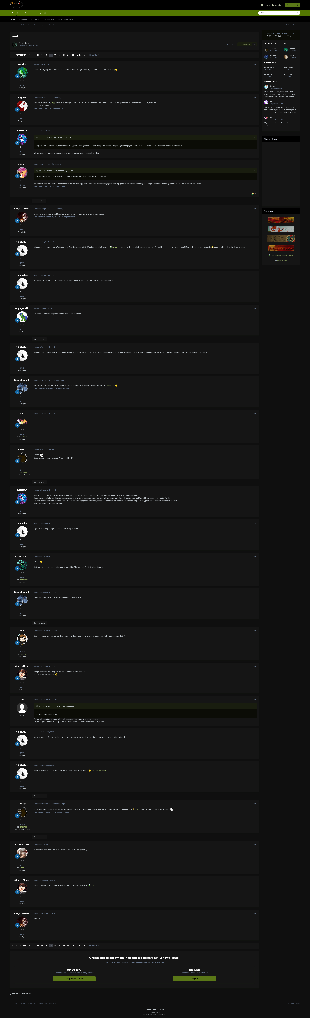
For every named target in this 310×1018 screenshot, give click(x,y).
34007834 (24, 472)
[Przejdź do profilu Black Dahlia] (22, 565)
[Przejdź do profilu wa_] (22, 421)
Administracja (49, 19)
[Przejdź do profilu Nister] (14, 44)
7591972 (24, 437)
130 (22, 152)
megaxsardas (21, 208)
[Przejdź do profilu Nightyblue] (22, 250)
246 (23, 652)
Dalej (78, 55)
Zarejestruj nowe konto (74, 979)
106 (22, 401)
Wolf (139, 809)
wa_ (22, 413)
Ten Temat (288, 13)
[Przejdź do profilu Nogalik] (22, 72)
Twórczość (29, 13)
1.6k (23, 85)
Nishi (21, 630)
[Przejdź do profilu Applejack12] (22, 316)
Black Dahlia (21, 556)
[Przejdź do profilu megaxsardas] (22, 217)
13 (38, 55)
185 (22, 865)
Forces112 (111, 385)
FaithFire (273, 55)
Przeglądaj (16, 13)
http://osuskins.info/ (99, 770)
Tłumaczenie (151, 1009)
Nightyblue (22, 242)
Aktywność (42, 13)
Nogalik (22, 64)
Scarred (293, 55)
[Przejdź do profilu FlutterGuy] (22, 139)
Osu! (36, 46)
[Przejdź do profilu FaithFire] (266, 57)
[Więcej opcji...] (254, 64)
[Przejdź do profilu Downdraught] (22, 388)
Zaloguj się (194, 979)
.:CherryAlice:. (21, 666)
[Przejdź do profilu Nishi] (22, 639)
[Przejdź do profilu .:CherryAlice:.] (22, 674)
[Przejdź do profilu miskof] (22, 172)
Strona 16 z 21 (94, 55)
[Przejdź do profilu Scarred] (286, 57)
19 (64, 55)
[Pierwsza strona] (12, 55)
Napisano (42, 64)
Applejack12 (21, 308)
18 (59, 55)
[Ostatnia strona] (84, 55)
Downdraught (21, 380)
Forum (12, 19)
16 (51, 55)
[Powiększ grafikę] (116, 70)
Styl (161, 1009)
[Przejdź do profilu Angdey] (22, 106)
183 (22, 329)
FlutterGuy (21, 130)
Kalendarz (23, 19)
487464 (24, 654)
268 (23, 185)
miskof (21, 164)
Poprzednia (21, 55)
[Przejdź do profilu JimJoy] (22, 457)
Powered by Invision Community (155, 1014)
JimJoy (22, 449)
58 (23, 230)
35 (23, 687)
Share (231, 44)
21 (73, 55)
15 (46, 55)
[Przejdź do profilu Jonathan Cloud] (22, 853)
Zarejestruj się (292, 5)
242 (23, 470)
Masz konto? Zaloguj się (271, 5)
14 (42, 55)
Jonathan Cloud (21, 844)
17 (55, 55)
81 (23, 118)
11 (29, 55)
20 (68, 55)
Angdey (21, 97)
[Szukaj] (297, 13)
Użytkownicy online (65, 19)
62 (23, 263)
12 (33, 55)
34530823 (24, 580)
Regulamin (35, 19)
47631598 (23, 868)
